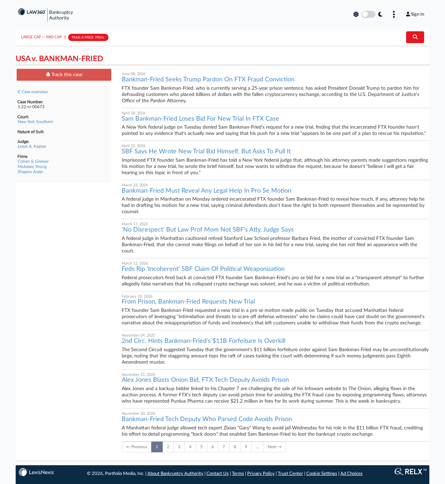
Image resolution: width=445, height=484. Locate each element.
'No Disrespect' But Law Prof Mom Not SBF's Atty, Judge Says (208, 230)
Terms (238, 473)
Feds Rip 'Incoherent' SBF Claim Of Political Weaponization (203, 269)
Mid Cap (54, 37)
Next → (275, 447)
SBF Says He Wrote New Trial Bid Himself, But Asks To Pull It (206, 151)
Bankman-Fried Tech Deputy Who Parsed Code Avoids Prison (207, 419)
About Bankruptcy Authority (175, 473)
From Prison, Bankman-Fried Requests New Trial (188, 302)
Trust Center (290, 473)
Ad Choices (351, 473)
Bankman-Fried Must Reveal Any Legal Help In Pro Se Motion (206, 191)
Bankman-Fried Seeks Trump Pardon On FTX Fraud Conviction (208, 79)
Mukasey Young (32, 166)
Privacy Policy (261, 473)
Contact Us (218, 473)
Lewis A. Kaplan (32, 146)
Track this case (66, 74)
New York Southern (35, 122)
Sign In (417, 14)
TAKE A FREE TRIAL (88, 37)
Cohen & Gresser (33, 161)
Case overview (34, 92)
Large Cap (31, 37)
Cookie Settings (321, 473)
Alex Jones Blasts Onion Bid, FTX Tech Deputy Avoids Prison (205, 380)
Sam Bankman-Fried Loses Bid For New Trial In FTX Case (200, 119)
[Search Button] (415, 37)
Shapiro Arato (30, 172)
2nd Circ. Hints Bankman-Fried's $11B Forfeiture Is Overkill (203, 341)
